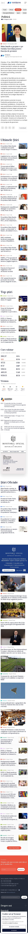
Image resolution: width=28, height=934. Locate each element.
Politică (5, 16)
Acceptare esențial (14, 926)
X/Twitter (9, 127)
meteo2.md (13, 383)
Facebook (2, 127)
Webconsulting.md (10, 892)
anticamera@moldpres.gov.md (11, 883)
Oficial (11, 10)
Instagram (6, 127)
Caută (24, 897)
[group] (14, 299)
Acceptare (14, 930)
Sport (18, 13)
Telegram (13, 127)
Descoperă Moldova (8, 13)
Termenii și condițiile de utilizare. (10, 923)
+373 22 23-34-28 (7, 880)
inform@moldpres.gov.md (10, 885)
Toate (4, 10)
